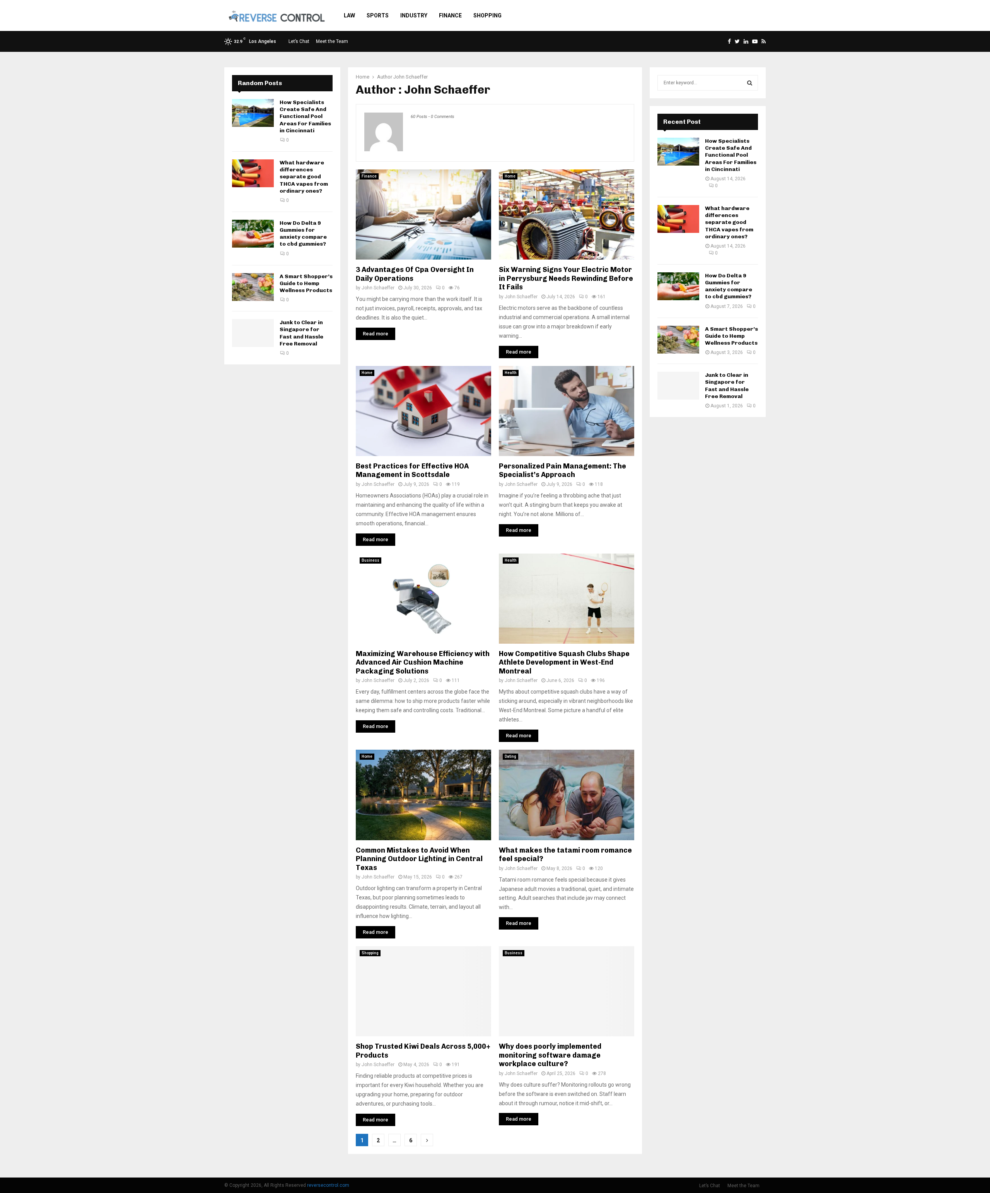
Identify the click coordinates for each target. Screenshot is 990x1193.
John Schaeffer (410, 77)
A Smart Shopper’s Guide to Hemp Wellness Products (306, 283)
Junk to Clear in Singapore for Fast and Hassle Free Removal (301, 333)
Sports (378, 15)
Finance (450, 15)
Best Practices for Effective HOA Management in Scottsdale (412, 470)
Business (370, 560)
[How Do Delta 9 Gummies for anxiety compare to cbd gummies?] (253, 234)
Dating (510, 756)
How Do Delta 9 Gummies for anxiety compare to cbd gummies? (303, 234)
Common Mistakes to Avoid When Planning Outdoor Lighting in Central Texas (419, 859)
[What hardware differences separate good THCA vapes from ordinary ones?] (253, 173)
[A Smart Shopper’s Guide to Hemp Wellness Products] (253, 287)
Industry (413, 15)
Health (511, 373)
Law (349, 15)
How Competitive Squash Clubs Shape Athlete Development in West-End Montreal (564, 662)
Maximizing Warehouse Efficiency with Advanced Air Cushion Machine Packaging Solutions (423, 662)
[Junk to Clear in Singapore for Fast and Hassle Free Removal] (253, 333)
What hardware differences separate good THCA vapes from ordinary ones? (304, 176)
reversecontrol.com (328, 1185)
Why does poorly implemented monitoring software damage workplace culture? (550, 1055)
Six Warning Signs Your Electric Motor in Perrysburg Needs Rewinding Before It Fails (566, 278)
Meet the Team (332, 41)
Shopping (487, 15)
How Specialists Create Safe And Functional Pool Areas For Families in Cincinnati (305, 116)
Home (510, 176)
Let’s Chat (298, 41)
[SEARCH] (749, 83)
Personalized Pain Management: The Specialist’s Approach (562, 470)
